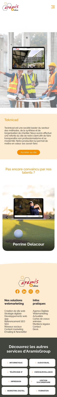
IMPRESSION (16, 381)
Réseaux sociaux (13, 326)
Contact (37, 326)
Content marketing (13, 329)
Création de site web (14, 311)
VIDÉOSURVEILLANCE (43, 372)
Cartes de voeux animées (41, 320)
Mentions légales (41, 324)
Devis (35, 329)
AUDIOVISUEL (43, 363)
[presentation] (6, 216)
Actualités (38, 316)
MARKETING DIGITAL (16, 391)
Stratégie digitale (12, 313)
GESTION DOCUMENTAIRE (43, 381)
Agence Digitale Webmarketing (41, 312)
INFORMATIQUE (16, 363)
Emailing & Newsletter (15, 332)
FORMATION (43, 391)
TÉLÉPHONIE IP (16, 372)
